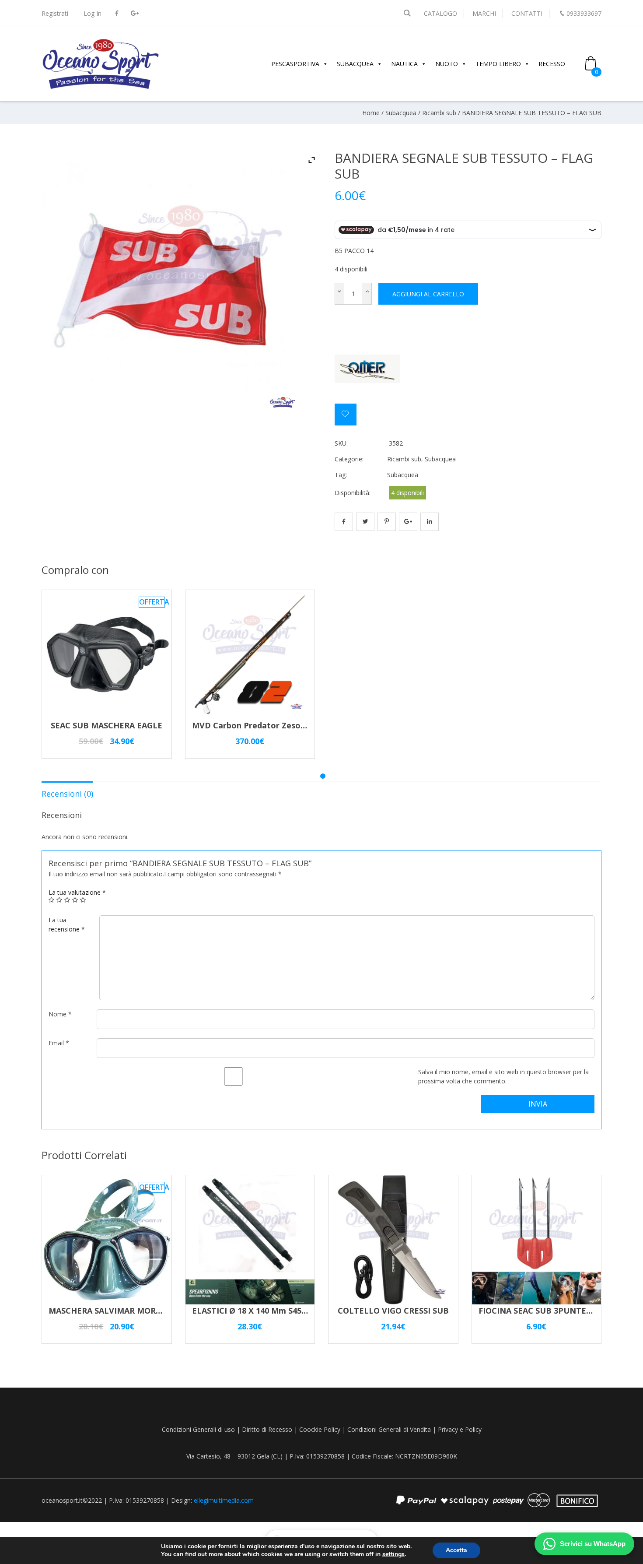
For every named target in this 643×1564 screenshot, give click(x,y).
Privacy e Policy (460, 1429)
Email (59, 1043)
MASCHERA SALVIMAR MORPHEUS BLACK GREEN (144, 1310)
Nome (60, 1014)
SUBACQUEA (355, 64)
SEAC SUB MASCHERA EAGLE (106, 725)
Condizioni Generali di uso (198, 1429)
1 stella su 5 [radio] (52, 900)
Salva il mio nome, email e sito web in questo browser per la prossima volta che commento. (503, 1076)
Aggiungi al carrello (428, 294)
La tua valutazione (77, 892)
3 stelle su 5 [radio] (67, 900)
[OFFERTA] (106, 715)
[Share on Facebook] (344, 522)
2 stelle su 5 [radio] (59, 900)
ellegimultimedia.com (224, 1500)
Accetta (456, 1550)
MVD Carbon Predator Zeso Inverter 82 (269, 725)
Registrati (55, 13)
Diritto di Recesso (267, 1429)
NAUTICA (404, 64)
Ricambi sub (439, 113)
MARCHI (484, 13)
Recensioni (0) (67, 793)
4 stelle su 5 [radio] (75, 900)
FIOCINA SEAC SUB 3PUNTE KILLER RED (556, 1310)
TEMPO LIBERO (498, 64)
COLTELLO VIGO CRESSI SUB (393, 1310)
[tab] (67, 793)
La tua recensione (67, 924)
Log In (92, 13)
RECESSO (551, 64)
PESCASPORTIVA (295, 64)
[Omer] (367, 370)
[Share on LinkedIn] (429, 522)
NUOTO (446, 64)
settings (393, 1554)
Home (371, 113)
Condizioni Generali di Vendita (389, 1429)
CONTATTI (526, 13)
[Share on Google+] (408, 522)
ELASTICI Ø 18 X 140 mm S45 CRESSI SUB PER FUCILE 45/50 (305, 1310)
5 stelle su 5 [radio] (83, 900)
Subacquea (400, 113)
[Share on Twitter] (365, 522)
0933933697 (583, 13)
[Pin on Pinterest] (386, 522)
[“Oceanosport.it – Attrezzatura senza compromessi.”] (101, 88)
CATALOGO (440, 13)
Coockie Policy (319, 1429)
